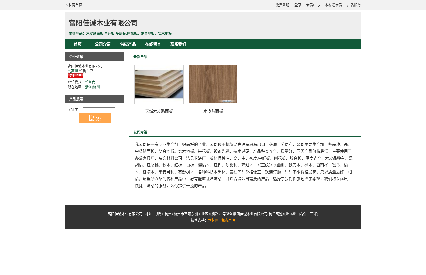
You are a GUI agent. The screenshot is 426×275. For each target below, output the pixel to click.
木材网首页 (73, 5)
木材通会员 (333, 5)
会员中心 (313, 5)
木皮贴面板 (213, 111)
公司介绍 (103, 44)
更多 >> (346, 57)
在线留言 (153, 44)
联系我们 (178, 44)
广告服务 (354, 5)
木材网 (213, 220)
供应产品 (128, 44)
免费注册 (282, 5)
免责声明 (228, 220)
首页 (78, 44)
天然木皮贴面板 (159, 111)
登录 (297, 5)
